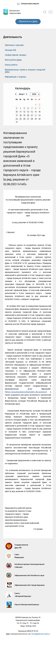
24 (17, 119)
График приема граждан (15, 55)
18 (20, 115)
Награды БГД (10, 50)
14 (32, 111)
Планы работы (11, 64)
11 (20, 111)
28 (32, 119)
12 (24, 111)
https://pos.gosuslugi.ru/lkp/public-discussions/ (26, 391)
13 (28, 111)
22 (36, 115)
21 (32, 115)
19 (24, 115)
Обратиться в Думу (28, 21)
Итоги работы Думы (13, 59)
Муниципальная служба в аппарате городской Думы (25, 71)
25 (20, 119)
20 (28, 115)
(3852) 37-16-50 (32, 631)
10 (17, 111)
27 (28, 119)
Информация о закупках (15, 76)
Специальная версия (30, 3)
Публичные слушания (14, 45)
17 (17, 115)
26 (24, 119)
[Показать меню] (50, 12)
